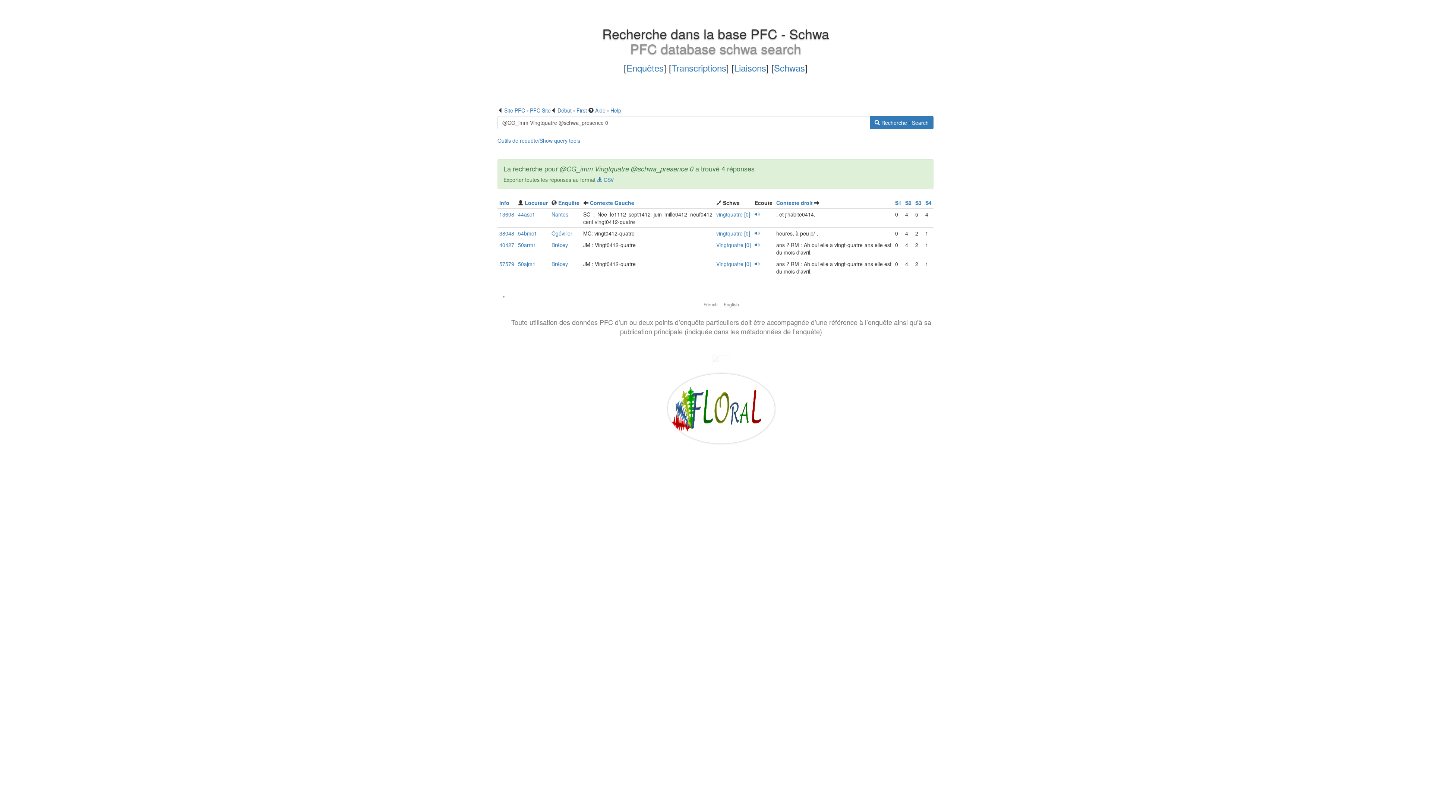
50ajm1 (527, 264)
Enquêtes (645, 67)
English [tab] (731, 304)
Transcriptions (699, 67)
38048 (506, 233)
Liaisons (750, 67)
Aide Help (608, 110)
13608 (506, 214)
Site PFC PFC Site (527, 110)
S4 (928, 202)
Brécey (560, 245)
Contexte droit (794, 202)
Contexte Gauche (612, 202)
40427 (506, 245)
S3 (918, 202)
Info (504, 202)
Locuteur (536, 202)
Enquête (568, 202)
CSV (608, 179)
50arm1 (527, 245)
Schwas (789, 67)
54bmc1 (527, 233)
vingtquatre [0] (733, 214)
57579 (506, 264)
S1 (898, 202)
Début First (572, 110)
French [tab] (711, 304)
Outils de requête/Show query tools (538, 140)
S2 (908, 202)
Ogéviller (562, 233)
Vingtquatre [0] (733, 245)
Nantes (560, 214)
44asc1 (526, 214)
